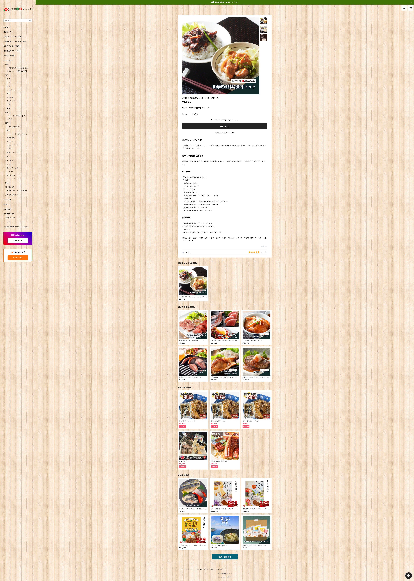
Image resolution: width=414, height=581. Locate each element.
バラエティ (9, 161)
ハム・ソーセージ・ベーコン (17, 134)
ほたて (9, 83)
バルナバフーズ (12, 145)
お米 (6, 156)
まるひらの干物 (9, 56)
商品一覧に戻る (224, 557)
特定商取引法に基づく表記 (205, 569)
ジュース (10, 164)
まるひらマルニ (12, 101)
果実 (6, 64)
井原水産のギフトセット (12, 51)
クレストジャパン (13, 179)
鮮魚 (6, 75)
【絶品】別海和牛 (13, 127)
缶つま (11, 172)
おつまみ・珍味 (12, 168)
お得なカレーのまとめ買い (13, 37)
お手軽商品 (11, 175)
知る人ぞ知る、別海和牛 (12, 46)
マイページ (9, 222)
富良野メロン (8, 32)
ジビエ (9, 149)
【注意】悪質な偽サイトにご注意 (15, 227)
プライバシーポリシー (186, 569)
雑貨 (6, 183)
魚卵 (8, 94)
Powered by (222, 577)
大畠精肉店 (11, 138)
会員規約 (219, 569)
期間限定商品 (10, 187)
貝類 (8, 108)
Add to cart (225, 126)
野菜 (6, 112)
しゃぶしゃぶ (11, 90)
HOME (5, 27)
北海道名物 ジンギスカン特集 (14, 41)
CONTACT (7, 209)
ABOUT (6, 204)
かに (8, 79)
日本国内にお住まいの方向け (225, 133)
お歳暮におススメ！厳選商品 (17, 191)
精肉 (6, 123)
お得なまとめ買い (11, 195)
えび (8, 105)
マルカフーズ (11, 141)
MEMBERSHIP (10, 218)
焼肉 (8, 130)
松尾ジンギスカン (13, 152)
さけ (8, 86)
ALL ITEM (7, 200)
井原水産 (10, 97)
